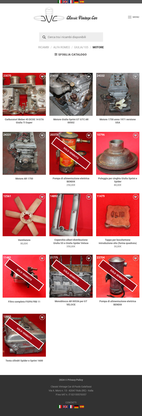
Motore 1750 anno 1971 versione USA (118, 121)
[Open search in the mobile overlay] (71, 37)
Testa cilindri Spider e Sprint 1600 (24, 360)
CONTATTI (71, 402)
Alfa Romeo (61, 47)
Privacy (72, 379)
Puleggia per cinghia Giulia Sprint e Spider (117, 180)
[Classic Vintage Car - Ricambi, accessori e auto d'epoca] (71, 17)
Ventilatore (24, 240)
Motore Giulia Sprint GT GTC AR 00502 (70, 121)
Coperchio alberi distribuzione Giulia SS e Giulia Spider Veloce (70, 241)
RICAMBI (43, 47)
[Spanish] (82, 1)
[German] (76, 1)
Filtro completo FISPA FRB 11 (24, 301)
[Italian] (60, 1)
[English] (65, 1)
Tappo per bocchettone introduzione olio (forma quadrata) (118, 241)
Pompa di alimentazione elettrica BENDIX (71, 180)
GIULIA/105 (81, 47)
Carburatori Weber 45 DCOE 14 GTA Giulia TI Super (24, 121)
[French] (71, 1)
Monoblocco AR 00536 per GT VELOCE (71, 303)
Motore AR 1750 (24, 178)
